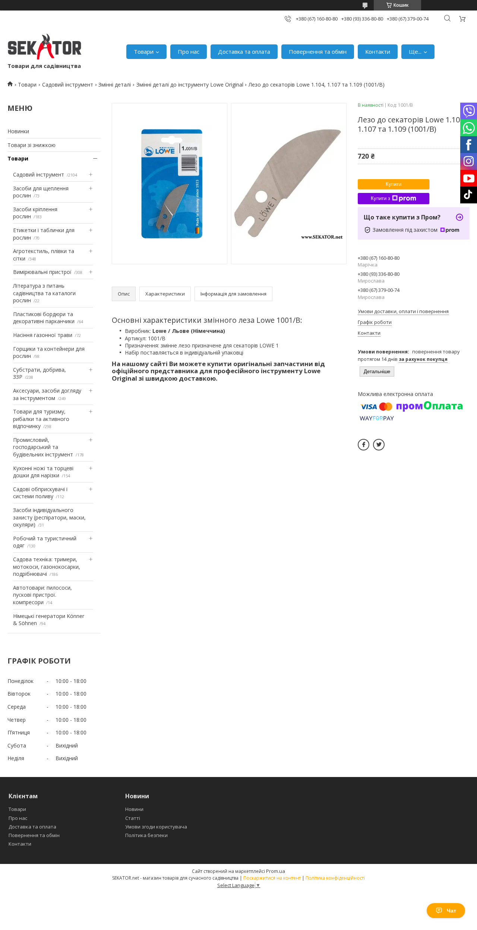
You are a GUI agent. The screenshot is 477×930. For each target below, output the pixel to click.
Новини (134, 809)
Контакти (377, 51)
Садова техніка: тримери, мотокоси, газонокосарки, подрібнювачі (46, 566)
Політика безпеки (146, 835)
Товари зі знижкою (31, 145)
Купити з (380, 198)
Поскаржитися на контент (272, 878)
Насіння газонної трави (42, 334)
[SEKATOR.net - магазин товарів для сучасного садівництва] (44, 48)
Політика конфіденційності (335, 878)
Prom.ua (275, 871)
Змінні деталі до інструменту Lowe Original (189, 84)
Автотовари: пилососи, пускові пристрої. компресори (42, 595)
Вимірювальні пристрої (42, 271)
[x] (379, 444)
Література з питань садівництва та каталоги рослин (44, 293)
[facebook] (363, 444)
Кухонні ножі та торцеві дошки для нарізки (43, 472)
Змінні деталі (114, 84)
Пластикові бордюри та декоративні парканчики (44, 317)
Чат (451, 911)
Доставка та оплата (244, 51)
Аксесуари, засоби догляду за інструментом (47, 394)
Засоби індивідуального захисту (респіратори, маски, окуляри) (49, 517)
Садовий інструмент (67, 84)
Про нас (188, 51)
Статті (132, 818)
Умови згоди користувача (156, 826)
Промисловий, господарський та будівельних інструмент (43, 447)
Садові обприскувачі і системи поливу (40, 493)
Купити (393, 184)
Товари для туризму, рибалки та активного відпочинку (41, 419)
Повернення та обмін (318, 51)
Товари (144, 51)
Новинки (18, 131)
